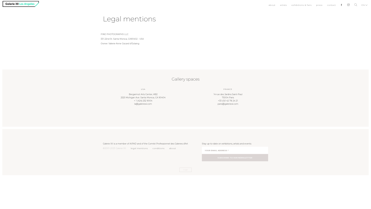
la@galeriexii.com (143, 104)
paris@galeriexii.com (228, 104)
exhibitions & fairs (304, 5)
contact (332, 5)
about (276, 5)
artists (287, 5)
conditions (156, 148)
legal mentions (139, 148)
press (320, 5)
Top (185, 170)
